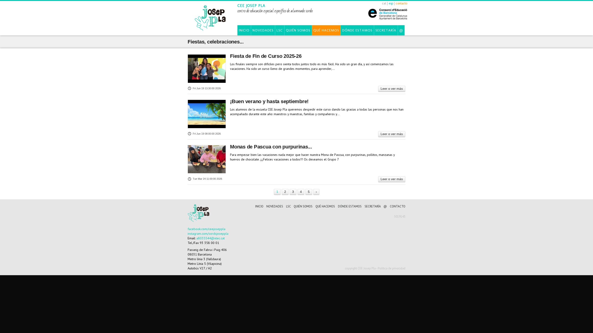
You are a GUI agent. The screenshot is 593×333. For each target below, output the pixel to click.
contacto (401, 3)
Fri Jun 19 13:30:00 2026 (207, 88)
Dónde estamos (357, 30)
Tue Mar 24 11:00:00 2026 (207, 178)
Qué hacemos (326, 30)
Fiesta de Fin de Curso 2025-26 (266, 56)
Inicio (244, 30)
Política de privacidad (391, 268)
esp (391, 3)
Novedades (263, 30)
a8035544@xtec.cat (210, 238)
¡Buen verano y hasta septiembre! (269, 101)
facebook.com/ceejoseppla (206, 229)
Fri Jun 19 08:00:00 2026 (207, 133)
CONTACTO (397, 206)
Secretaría (385, 30)
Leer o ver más (392, 88)
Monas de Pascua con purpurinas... (271, 147)
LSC (280, 30)
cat (384, 3)
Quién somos (298, 30)
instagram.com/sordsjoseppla (208, 233)
